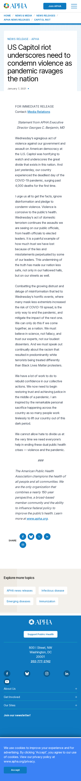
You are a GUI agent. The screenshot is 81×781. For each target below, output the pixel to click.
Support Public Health (41, 634)
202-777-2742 (40, 661)
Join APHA (54, 6)
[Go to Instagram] (47, 673)
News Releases (45, 15)
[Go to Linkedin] (47, 536)
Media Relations (39, 112)
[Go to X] (39, 536)
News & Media (23, 15)
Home (7, 15)
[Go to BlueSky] (31, 536)
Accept (15, 769)
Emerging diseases (18, 601)
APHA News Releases (17, 19)
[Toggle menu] (74, 6)
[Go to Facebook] (23, 536)
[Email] (23, 544)
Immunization (47, 601)
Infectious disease (53, 590)
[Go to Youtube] (7, 681)
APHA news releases (20, 590)
